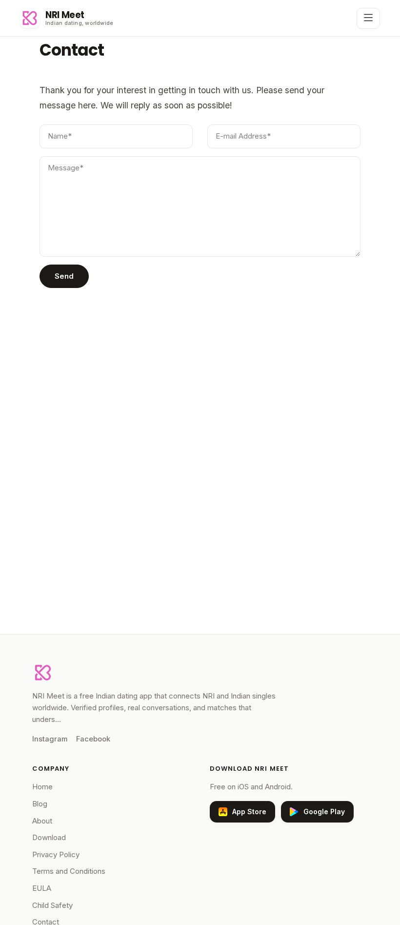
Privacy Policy (56, 854)
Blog (39, 803)
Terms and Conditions (68, 871)
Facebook (93, 739)
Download (49, 837)
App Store (249, 811)
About (42, 820)
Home (42, 786)
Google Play (324, 811)
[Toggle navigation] (368, 18)
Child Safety (52, 905)
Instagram (49, 739)
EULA (41, 888)
